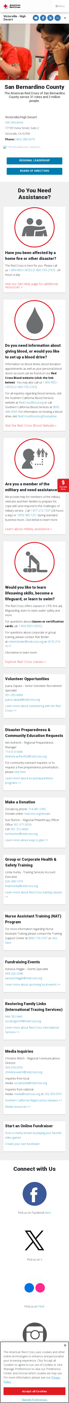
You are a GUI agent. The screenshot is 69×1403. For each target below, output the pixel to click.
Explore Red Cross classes (24, 661)
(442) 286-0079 (25, 139)
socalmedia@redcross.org (30, 1083)
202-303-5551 (53, 1094)
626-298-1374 (14, 881)
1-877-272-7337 (40, 511)
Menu (61, 6)
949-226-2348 (14, 973)
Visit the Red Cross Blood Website (29, 425)
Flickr (41, 1306)
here (48, 1213)
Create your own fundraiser (22, 1144)
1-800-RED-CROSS (20, 270)
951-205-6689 (14, 695)
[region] (34, 1372)
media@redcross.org (27, 1094)
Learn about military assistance (27, 528)
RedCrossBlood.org (31, 402)
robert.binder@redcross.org (26, 641)
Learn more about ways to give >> (26, 840)
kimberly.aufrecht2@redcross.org (26, 756)
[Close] (65, 1345)
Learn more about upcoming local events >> (33, 984)
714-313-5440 (14, 752)
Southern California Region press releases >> (33, 1100)
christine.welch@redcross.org (23, 1072)
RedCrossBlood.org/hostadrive (37, 416)
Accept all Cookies (34, 1391)
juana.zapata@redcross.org (22, 700)
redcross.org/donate (37, 814)
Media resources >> (18, 1107)
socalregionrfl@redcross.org (23, 1021)
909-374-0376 (14, 1067)
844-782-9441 (14, 1016)
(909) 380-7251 (27, 515)
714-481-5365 (37, 809)
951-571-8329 (22, 824)
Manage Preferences (34, 1399)
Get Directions (14, 122)
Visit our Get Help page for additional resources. (31, 285)
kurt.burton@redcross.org (21, 834)
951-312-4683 (19, 829)
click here (20, 772)
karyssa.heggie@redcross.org (23, 978)
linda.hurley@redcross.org (21, 886)
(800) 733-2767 (38, 938)
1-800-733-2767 (44, 270)
